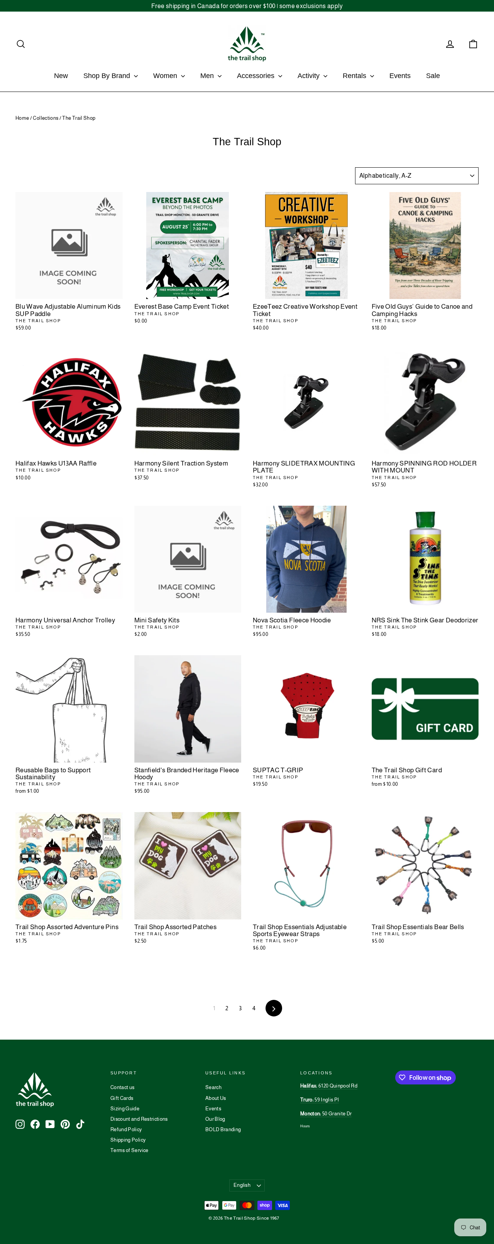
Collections (45, 118)
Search (213, 1087)
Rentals (355, 76)
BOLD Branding (223, 1129)
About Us (215, 1098)
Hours (305, 1126)
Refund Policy (126, 1129)
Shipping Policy (127, 1140)
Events (400, 76)
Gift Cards (122, 1098)
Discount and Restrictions (139, 1119)
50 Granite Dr (326, 1114)
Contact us (122, 1087)
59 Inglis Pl (319, 1100)
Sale (433, 76)
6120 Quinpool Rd (328, 1086)
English (241, 1185)
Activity (309, 76)
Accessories (256, 76)
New (61, 76)
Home (22, 118)
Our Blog (215, 1119)
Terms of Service (129, 1150)
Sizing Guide (124, 1108)
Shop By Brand (107, 76)
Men (208, 76)
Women (166, 76)
